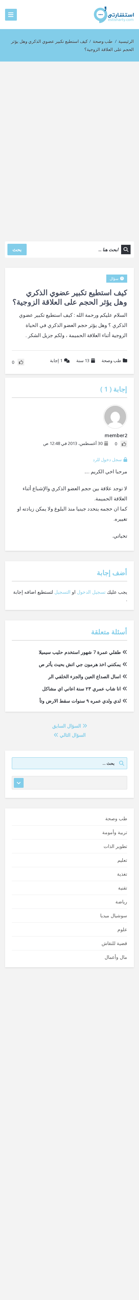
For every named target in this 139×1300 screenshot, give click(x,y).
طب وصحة (102, 41)
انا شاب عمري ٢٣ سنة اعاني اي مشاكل (81, 688)
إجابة (56, 360)
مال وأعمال (116, 957)
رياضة (121, 901)
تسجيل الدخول (91, 592)
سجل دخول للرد (107, 459)
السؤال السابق (67, 726)
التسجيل (62, 592)
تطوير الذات (115, 846)
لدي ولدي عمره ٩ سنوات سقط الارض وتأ (80, 701)
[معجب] (123, 444)
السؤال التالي (72, 735)
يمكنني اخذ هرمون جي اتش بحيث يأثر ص (80, 664)
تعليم (122, 860)
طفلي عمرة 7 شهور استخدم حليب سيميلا (80, 652)
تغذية (122, 874)
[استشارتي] (114, 14)
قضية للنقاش (114, 943)
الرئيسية (126, 41)
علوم (122, 929)
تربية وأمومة (114, 832)
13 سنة (82, 360)
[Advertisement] (69, 148)
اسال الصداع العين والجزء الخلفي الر (84, 676)
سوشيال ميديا (113, 915)
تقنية (122, 887)
